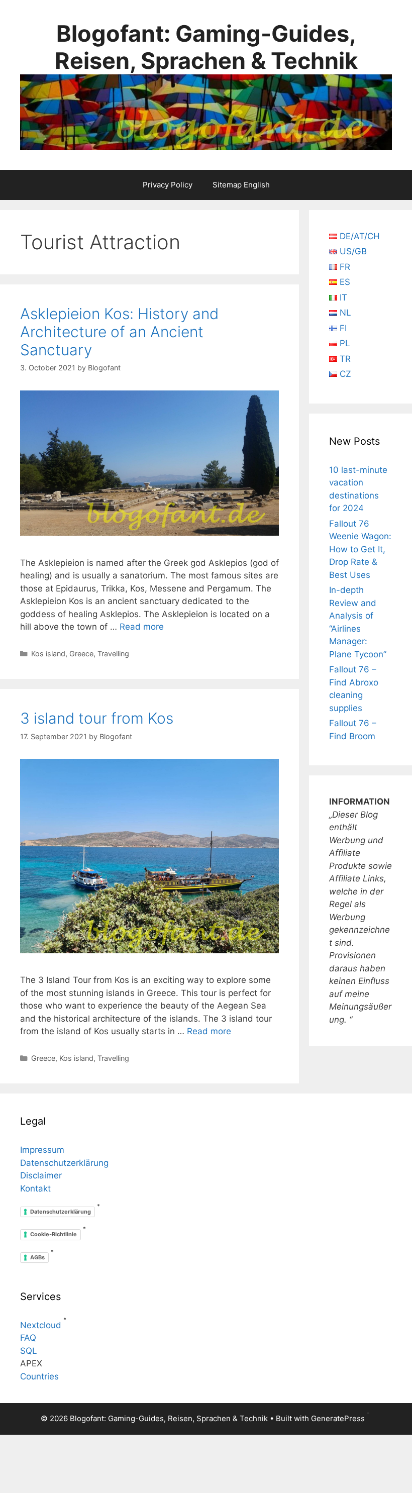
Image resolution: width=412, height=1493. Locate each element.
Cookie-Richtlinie (53, 1234)
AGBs (37, 1257)
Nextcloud (40, 1325)
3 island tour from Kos (96, 718)
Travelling (113, 653)
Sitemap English (241, 184)
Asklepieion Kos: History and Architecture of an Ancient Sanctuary (119, 332)
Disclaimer (41, 1175)
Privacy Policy (167, 184)
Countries (39, 1376)
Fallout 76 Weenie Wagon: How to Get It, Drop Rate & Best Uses (360, 549)
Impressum (42, 1150)
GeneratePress (338, 1418)
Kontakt (35, 1188)
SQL (28, 1351)
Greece (81, 653)
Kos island (48, 653)
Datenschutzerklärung (64, 1163)
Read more (142, 627)
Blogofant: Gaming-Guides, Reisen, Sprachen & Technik (206, 47)
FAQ (28, 1338)
